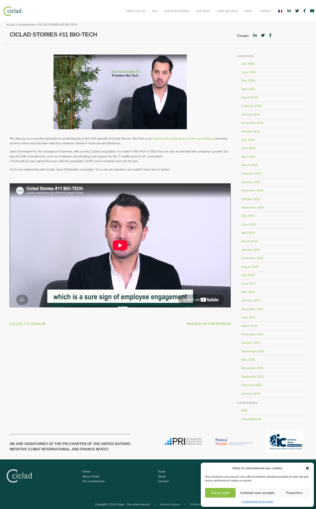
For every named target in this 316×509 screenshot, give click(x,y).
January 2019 (250, 393)
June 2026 (248, 72)
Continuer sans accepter (257, 493)
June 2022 (248, 317)
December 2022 (252, 309)
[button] (307, 468)
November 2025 (252, 123)
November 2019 (252, 368)
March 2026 (249, 97)
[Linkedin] (255, 35)
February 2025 (251, 173)
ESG (155, 11)
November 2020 (252, 334)
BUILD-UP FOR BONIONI (211, 324)
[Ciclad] (10, 11)
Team (162, 471)
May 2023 (248, 292)
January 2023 (250, 300)
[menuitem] (136, 11)
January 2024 (250, 249)
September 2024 (252, 207)
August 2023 (250, 266)
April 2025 (248, 156)
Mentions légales (170, 504)
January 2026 (250, 114)
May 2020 (248, 359)
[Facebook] (270, 35)
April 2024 (248, 232)
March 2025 (249, 165)
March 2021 (249, 325)
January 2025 (250, 182)
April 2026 (248, 89)
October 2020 (250, 342)
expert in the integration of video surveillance (183, 138)
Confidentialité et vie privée (257, 501)
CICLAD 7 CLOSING (26, 324)
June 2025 (248, 148)
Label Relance (227, 11)
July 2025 (248, 139)
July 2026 (248, 63)
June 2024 (248, 224)
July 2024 (248, 215)
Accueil (10, 24)
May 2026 (248, 80)
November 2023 (252, 258)
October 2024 (250, 199)
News (248, 11)
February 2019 (251, 385)
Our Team (203, 11)
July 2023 (248, 275)
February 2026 (251, 106)
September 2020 (252, 351)
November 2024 (252, 190)
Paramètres (294, 493)
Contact (265, 11)
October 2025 (250, 131)
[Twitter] (263, 35)
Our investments (176, 11)
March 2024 (249, 241)
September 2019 (252, 376)
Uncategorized (26, 24)
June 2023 (248, 283)
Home (86, 471)
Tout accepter (220, 493)
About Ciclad (135, 11)
